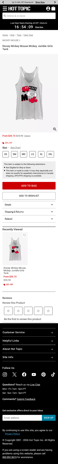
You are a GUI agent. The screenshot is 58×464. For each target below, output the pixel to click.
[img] (4, 374)
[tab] (29, 93)
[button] (4, 8)
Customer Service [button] (14, 332)
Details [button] (27, 136)
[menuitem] (53, 8)
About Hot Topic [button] (12, 348)
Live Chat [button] (35, 384)
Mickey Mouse (10, 40)
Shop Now (40, 2)
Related (8, 218)
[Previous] (3, 2)
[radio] (5, 154)
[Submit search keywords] (4, 15)
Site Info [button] (8, 357)
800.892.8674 (9, 457)
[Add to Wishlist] (24, 235)
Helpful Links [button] (11, 340)
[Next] (55, 2)
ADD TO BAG (29, 185)
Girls (12, 35)
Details (8, 204)
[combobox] (29, 16)
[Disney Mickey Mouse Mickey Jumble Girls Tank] (15, 248)
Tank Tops (28, 35)
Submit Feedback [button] (26, 399)
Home (5, 35)
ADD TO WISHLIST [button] (29, 195)
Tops (19, 35)
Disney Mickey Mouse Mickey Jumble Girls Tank (15, 270)
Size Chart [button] (15, 147)
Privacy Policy (12, 433)
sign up (48, 417)
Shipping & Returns (14, 211)
